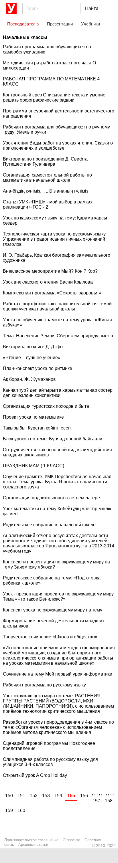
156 (84, 795)
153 (46, 795)
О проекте (71, 840)
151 (21, 795)
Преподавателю (23, 23)
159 (9, 810)
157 (96, 800)
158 (109, 800)
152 (34, 795)
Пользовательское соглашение (31, 840)
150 (9, 795)
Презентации (60, 23)
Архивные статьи (33, 844)
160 (21, 810)
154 (58, 795)
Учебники (90, 23)
